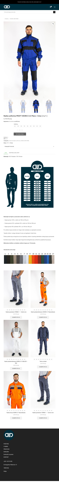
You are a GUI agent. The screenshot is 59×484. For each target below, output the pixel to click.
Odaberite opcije (16, 317)
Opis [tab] (6, 152)
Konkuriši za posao (8, 454)
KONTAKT (6, 457)
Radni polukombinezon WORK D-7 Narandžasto (43, 312)
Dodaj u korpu (20, 134)
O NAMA (6, 446)
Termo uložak (43, 361)
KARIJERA (6, 451)
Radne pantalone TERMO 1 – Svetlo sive (16, 312)
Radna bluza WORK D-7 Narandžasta (16, 412)
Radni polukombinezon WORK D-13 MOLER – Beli (16, 362)
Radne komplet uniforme (14, 140)
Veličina (16, 124)
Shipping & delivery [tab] (14, 152)
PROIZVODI (6, 449)
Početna (6, 18)
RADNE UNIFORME (14, 18)
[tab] (6, 152)
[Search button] (54, 12)
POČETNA (6, 444)
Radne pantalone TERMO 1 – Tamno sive (43, 412)
